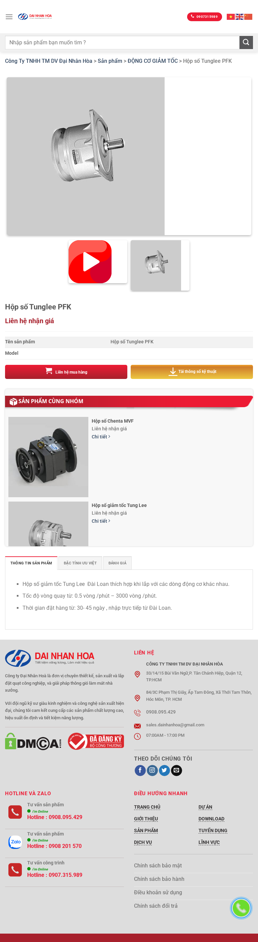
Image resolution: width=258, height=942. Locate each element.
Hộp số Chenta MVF (113, 421)
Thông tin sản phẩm (31, 563)
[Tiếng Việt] (231, 16)
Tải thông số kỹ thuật (197, 372)
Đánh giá (117, 563)
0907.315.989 (65, 875)
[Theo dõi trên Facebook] (140, 770)
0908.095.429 (65, 817)
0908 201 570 (65, 846)
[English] (239, 16)
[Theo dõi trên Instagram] (152, 770)
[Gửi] (246, 42)
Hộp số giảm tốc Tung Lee (119, 505)
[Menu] (9, 16)
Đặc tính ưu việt (80, 563)
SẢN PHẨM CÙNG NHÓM (50, 401)
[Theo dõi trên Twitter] (164, 770)
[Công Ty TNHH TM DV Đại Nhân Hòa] (35, 16)
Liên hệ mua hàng (71, 372)
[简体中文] (248, 16)
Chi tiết (100, 437)
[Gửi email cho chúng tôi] (176, 770)
